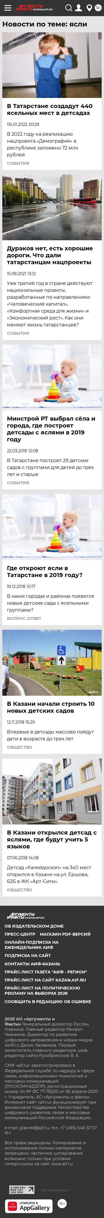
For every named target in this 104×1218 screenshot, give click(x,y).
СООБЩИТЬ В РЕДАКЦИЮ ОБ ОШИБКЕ (48, 1001)
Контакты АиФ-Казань (32, 964)
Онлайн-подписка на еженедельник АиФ (32, 945)
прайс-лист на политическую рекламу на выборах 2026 (42, 991)
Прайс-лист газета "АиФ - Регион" (46, 972)
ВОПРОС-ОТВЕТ (24, 618)
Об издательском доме (34, 926)
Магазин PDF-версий (65, 934)
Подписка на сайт (28, 955)
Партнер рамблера (54, 1190)
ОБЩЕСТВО (19, 747)
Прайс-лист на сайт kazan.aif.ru (45, 980)
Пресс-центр (20, 934)
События (18, 163)
